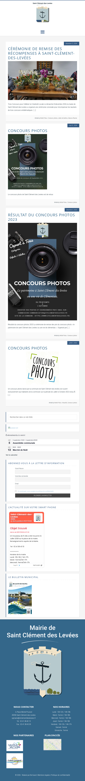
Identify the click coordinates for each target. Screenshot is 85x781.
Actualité (64, 403)
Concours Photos (27, 130)
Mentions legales (44, 775)
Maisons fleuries (72, 118)
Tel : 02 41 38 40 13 (24, 721)
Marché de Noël (20, 449)
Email (16, 484)
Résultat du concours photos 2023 (41, 217)
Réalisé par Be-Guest (29, 775)
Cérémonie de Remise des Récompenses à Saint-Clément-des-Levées (41, 53)
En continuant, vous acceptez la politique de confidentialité (35, 491)
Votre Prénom (19, 468)
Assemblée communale (24, 442)
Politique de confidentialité (60, 775)
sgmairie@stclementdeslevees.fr (24, 718)
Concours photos (53, 118)
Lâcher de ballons (63, 118)
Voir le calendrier (11, 455)
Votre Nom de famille (21, 476)
